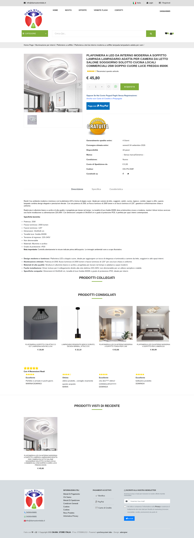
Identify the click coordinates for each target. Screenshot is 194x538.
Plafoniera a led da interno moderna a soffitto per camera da (153, 345)
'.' (24, 418)
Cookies (66, 507)
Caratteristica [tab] (116, 189)
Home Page (29, 45)
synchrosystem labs (104, 532)
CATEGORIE (30, 33)
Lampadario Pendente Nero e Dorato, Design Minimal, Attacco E (78, 345)
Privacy (157, 507)
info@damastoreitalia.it (36, 3)
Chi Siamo (67, 497)
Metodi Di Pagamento (71, 494)
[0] (166, 34)
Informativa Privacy (70, 516)
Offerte (83, 10)
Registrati (166, 3)
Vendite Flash (101, 10)
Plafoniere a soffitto (65, 45)
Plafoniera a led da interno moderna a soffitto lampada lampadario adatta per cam (108, 45)
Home (55, 10)
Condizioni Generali (70, 503)
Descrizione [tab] (77, 189)
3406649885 (31, 512)
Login (150, 3)
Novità (68, 10)
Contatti (119, 10)
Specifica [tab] (96, 189)
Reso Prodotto (68, 513)
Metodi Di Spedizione (71, 500)
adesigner (123, 532)
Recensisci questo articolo (108, 71)
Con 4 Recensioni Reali (34, 371)
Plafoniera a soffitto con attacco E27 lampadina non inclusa (40, 345)
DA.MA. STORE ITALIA (61, 532)
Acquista (129, 87)
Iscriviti (130, 518)
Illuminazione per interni (45, 45)
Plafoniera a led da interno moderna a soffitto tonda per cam (116, 345)
